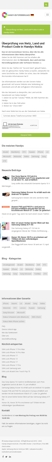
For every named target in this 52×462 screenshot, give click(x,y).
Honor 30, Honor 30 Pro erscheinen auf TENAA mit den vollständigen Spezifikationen (29, 239)
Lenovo (23, 308)
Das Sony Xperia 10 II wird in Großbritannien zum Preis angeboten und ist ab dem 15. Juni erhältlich (30, 178)
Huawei (32, 152)
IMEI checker (27, 444)
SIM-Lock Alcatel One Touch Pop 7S (16, 371)
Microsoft (7, 156)
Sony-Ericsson (25, 274)
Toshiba (37, 274)
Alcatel (5, 152)
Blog (4, 376)
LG (47, 152)
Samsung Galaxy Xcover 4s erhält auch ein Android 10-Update (30, 193)
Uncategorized (8, 265)
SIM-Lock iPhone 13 (10, 359)
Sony (44, 156)
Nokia (26, 156)
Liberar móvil (17, 449)
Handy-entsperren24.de (10, 444)
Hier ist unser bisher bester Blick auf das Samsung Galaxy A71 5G (30, 224)
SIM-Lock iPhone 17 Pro (11, 365)
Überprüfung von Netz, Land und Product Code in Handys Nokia (23, 45)
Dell (38, 265)
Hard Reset (37, 444)
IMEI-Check (36, 317)
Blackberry (15, 152)
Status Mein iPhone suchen (13, 321)
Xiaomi (14, 303)
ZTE (4, 161)
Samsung (35, 156)
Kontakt (6, 410)
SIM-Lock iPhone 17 (10, 355)
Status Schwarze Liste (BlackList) (16, 317)
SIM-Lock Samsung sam (11, 368)
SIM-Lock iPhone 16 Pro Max (13, 352)
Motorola (17, 156)
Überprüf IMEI (26, 135)
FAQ (3, 326)
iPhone (40, 152)
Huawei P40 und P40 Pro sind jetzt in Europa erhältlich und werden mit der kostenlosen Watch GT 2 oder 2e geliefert (30, 209)
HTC (24, 152)
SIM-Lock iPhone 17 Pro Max (13, 349)
